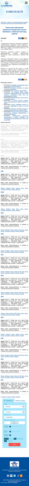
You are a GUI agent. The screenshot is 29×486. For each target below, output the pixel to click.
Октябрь (8, 189)
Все (15, 438)
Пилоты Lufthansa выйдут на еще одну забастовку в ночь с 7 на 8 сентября (16, 106)
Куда (5, 409)
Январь (3, 188)
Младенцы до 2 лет (6, 435)
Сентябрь (3, 189)
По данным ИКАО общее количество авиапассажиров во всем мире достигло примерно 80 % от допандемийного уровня (16, 94)
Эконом (6, 438)
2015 (2, 296)
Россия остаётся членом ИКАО (18, 90)
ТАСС (10, 49)
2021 (2, 171)
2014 (2, 317)
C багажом (9, 441)
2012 (2, 359)
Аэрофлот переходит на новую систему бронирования (16, 88)
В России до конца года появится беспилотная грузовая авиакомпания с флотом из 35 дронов (16, 113)
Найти (14, 444)
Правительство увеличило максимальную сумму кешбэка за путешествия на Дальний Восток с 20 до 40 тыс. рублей (16, 117)
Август (26, 209)
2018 (2, 233)
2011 (2, 380)
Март (13, 188)
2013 (2, 338)
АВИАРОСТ (15, 482)
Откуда (5, 404)
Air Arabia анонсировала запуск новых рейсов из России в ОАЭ (16, 85)
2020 (2, 192)
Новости (9, 22)
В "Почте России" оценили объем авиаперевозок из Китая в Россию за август (16, 102)
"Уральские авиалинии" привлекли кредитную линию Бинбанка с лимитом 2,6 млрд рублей (14, 23)
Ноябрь (13, 189)
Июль (26, 188)
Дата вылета (7, 414)
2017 (2, 254)
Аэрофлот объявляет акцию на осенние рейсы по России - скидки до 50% (16, 109)
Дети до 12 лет (6, 431)
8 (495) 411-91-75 (14, 11)
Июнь (22, 188)
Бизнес (10, 438)
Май (20, 230)
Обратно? (14, 422)
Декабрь (18, 189)
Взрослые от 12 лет (6, 426)
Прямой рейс (20, 438)
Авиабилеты (4, 22)
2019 (2, 213)
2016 (2, 275)
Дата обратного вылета (9, 420)
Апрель (18, 188)
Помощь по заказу (20, 400)
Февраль (8, 188)
